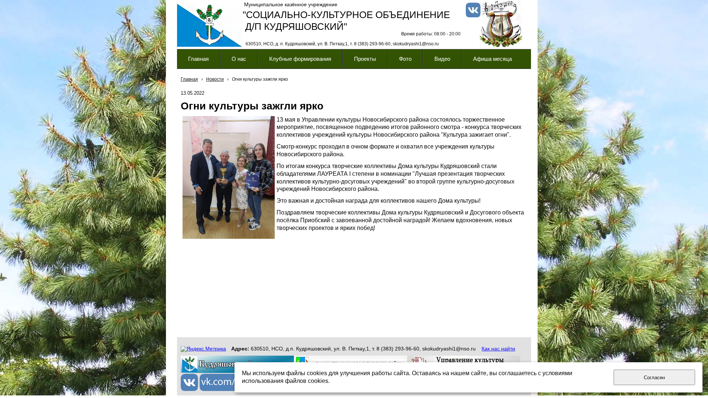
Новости (215, 79)
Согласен (654, 377)
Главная (189, 79)
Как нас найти (498, 349)
